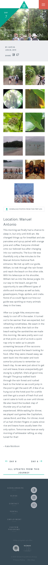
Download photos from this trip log (25, 209)
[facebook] (34, 490)
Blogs (14, 496)
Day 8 (13, 461)
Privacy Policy (19, 560)
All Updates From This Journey (24, 471)
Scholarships (14, 488)
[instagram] (34, 497)
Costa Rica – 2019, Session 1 (17, 30)
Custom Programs (14, 528)
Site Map (31, 560)
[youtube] (34, 505)
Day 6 (34, 461)
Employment (14, 519)
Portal (14, 511)
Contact (14, 504)
